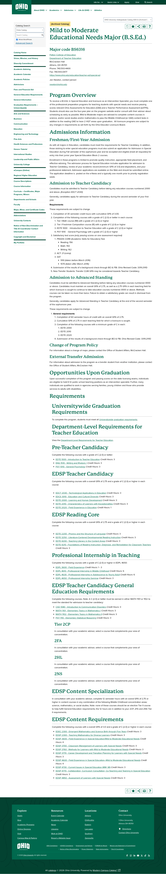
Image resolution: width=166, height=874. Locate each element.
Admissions (19, 84)
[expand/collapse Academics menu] (61, 10)
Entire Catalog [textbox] (22, 30)
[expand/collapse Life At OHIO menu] (91, 10)
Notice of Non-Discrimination (69, 849)
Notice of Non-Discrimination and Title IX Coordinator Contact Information (28, 228)
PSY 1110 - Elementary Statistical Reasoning (76, 617)
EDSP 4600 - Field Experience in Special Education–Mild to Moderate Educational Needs (98, 760)
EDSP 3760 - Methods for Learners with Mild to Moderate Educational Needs (92, 749)
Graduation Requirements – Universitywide (26, 106)
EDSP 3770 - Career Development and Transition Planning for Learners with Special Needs (99, 753)
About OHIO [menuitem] (39, 10)
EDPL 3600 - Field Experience (70, 567)
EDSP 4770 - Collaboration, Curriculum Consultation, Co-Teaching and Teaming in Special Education (103, 770)
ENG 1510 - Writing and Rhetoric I (71, 463)
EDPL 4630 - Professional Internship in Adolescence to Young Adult (88, 574)
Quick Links (112, 2)
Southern (89, 833)
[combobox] (128, 19)
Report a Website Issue (60, 838)
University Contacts (22, 220)
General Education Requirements (28, 94)
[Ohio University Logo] (22, 9)
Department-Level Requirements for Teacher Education (87, 440)
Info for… (97, 2)
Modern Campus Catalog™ (105, 870)
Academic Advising (22, 69)
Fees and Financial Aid (24, 89)
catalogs (52, 870)
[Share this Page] (138, 26)
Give (137, 2)
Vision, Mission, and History (26, 58)
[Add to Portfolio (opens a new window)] (133, 26)
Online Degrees (24, 829)
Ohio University (28, 855)
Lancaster (89, 829)
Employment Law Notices (84, 846)
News (53, 824)
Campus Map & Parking (27, 838)
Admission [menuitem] (68, 10)
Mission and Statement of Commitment (122, 846)
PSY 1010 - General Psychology (70, 466)
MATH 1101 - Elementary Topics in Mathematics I (78, 610)
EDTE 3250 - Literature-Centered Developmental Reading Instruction (88, 537)
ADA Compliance (52, 846)
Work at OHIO (57, 833)
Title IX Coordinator (117, 849)
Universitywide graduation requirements (118, 419)
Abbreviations (20, 215)
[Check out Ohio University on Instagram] (130, 855)
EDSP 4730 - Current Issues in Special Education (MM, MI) (83, 767)
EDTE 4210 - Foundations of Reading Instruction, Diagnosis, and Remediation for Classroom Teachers (103, 544)
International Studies (23, 154)
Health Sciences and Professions (28, 144)
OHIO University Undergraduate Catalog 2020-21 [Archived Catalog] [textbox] (127, 20)
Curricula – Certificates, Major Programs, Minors (27, 193)
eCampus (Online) (22, 170)
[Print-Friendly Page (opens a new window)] (144, 26)
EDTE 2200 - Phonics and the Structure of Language (81, 533)
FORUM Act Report (101, 846)
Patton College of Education (63, 54)
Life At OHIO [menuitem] (83, 10)
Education (18, 129)
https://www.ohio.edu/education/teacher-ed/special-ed (75, 75)
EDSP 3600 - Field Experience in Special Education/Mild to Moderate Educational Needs (98, 738)
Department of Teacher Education (65, 58)
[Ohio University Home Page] (23, 846)
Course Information (22, 186)
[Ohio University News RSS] (148, 855)
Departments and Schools (25, 199)
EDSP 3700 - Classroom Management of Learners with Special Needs (89, 745)
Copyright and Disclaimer (25, 236)
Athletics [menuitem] (98, 10)
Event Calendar (57, 815)
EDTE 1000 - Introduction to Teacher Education (78, 459)
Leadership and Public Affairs (26, 159)
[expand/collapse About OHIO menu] (46, 10)
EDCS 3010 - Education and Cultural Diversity (77, 496)
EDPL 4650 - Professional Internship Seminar (77, 578)
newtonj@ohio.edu (58, 84)
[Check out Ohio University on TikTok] (145, 855)
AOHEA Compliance (66, 846)
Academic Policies (22, 79)
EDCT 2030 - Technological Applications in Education (81, 492)
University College (22, 164)
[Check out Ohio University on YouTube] (138, 855)
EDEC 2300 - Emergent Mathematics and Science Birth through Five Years (91, 731)
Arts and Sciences (22, 113)
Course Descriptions (22, 181)
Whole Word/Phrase (25, 39)
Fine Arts (18, 139)
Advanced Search (24, 43)
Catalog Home (20, 52)
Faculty (17, 204)
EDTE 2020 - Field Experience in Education (76, 507)
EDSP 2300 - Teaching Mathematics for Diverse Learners (83, 735)
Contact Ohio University (129, 832)
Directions (126, 828)
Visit (19, 833)
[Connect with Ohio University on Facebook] (127, 855)
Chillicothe (89, 820)
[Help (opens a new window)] (149, 26)
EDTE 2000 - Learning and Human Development (79, 500)
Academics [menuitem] (54, 10)
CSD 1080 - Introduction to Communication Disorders (81, 606)
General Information (22, 99)
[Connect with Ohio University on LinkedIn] (134, 855)
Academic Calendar (22, 74)
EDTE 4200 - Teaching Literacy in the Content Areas (80, 541)
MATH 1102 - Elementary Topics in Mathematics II (79, 614)
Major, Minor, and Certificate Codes (29, 209)
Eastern (88, 824)
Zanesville (89, 838)
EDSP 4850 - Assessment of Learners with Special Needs (83, 777)
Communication (21, 123)
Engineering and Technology (26, 134)
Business (18, 118)
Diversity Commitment (23, 63)
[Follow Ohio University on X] (141, 855)
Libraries (54, 829)
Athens (88, 815)
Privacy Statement (87, 849)
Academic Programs (25, 824)
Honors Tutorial (20, 149)
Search (149, 2)
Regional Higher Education (25, 175)
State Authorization (102, 849)
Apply (126, 2)
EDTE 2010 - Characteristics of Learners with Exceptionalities (84, 503)
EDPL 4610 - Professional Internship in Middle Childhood (82, 570)
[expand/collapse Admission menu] (75, 10)
